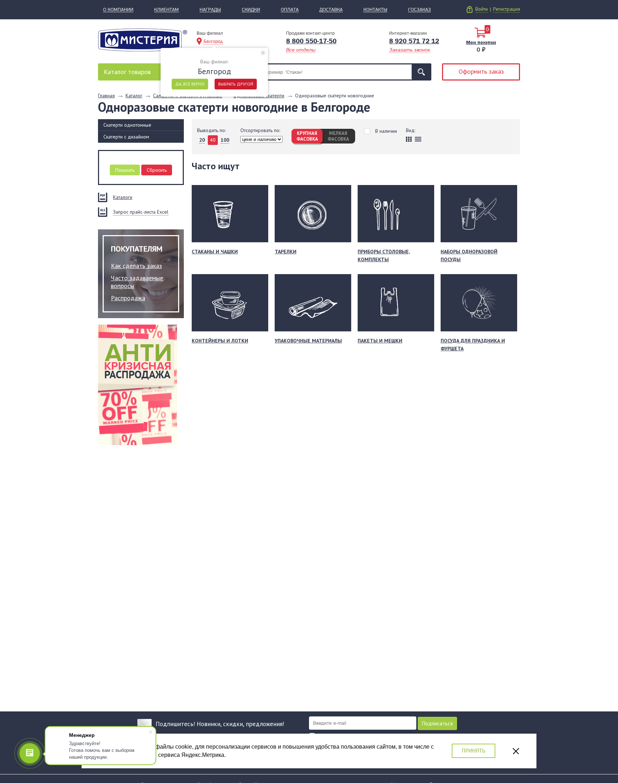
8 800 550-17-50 (311, 41)
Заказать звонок (409, 50)
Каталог (127, 72)
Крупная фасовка (307, 136)
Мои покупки (481, 42)
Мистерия (142, 40)
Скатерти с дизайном (126, 136)
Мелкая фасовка (338, 136)
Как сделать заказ (136, 266)
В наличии (386, 131)
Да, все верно (190, 84)
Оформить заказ (481, 71)
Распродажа (128, 298)
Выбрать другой (235, 84)
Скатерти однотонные (127, 125)
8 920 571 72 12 (414, 41)
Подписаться (437, 723)
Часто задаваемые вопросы (137, 282)
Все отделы (300, 50)
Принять (473, 750)
